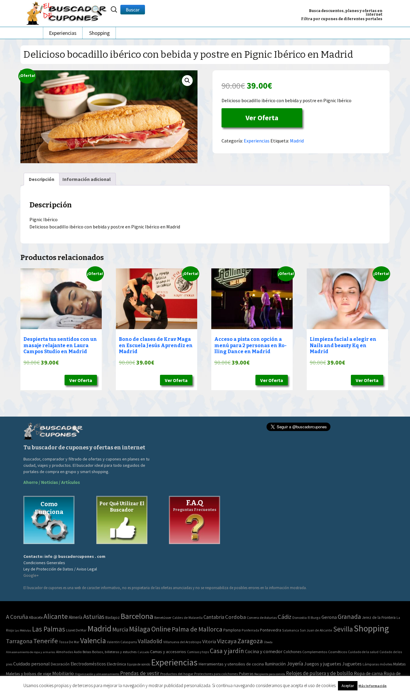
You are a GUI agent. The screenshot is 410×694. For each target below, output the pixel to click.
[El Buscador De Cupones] (67, 12)
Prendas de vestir (139, 673)
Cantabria (213, 617)
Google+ (31, 575)
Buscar (133, 10)
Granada (349, 617)
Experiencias (63, 32)
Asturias (93, 617)
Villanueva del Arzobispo (182, 642)
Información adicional (86, 179)
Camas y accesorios (168, 651)
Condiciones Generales (44, 562)
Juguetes (352, 664)
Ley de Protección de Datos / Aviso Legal (60, 569)
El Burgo (314, 617)
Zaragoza (250, 641)
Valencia (93, 640)
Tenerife (45, 641)
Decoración (60, 664)
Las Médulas (23, 630)
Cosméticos (337, 652)
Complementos (314, 651)
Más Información (372, 685)
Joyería (295, 663)
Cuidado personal (31, 664)
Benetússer (162, 617)
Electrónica (116, 664)
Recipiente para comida (269, 674)
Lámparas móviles (377, 664)
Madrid (297, 141)
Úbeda (268, 642)
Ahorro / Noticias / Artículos (51, 482)
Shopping (99, 32)
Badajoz (112, 617)
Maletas (399, 664)
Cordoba (235, 616)
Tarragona (19, 641)
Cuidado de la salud (363, 652)
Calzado (143, 652)
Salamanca (290, 630)
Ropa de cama (368, 673)
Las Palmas (48, 629)
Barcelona (137, 616)
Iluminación (275, 664)
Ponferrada (250, 630)
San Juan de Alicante (316, 630)
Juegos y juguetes (322, 664)
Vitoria (209, 641)
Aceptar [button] (348, 685)
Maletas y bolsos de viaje (28, 673)
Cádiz (284, 617)
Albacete (36, 617)
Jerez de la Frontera (379, 617)
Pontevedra (270, 630)
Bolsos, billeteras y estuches (114, 652)
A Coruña (17, 616)
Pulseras (246, 673)
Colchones (292, 651)
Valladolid (150, 641)
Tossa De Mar (69, 642)
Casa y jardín (227, 651)
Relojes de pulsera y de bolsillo (319, 673)
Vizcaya (227, 641)
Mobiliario (63, 673)
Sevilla (343, 629)
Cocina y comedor (263, 651)
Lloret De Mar (76, 630)
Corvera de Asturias (262, 617)
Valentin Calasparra (122, 642)
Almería (75, 617)
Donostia (299, 617)
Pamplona (232, 630)
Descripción (41, 179)
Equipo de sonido (138, 664)
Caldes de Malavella (187, 617)
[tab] (41, 179)
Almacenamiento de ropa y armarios (30, 652)
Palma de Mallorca (197, 629)
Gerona (329, 617)
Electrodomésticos (88, 664)
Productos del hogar (176, 673)
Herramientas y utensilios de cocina (231, 664)
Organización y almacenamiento (97, 674)
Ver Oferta (262, 117)
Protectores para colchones (216, 673)
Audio (78, 652)
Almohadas (64, 652)
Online (161, 629)
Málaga (139, 629)
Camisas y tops (198, 652)
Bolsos (87, 652)
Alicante (56, 616)
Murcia (120, 629)
